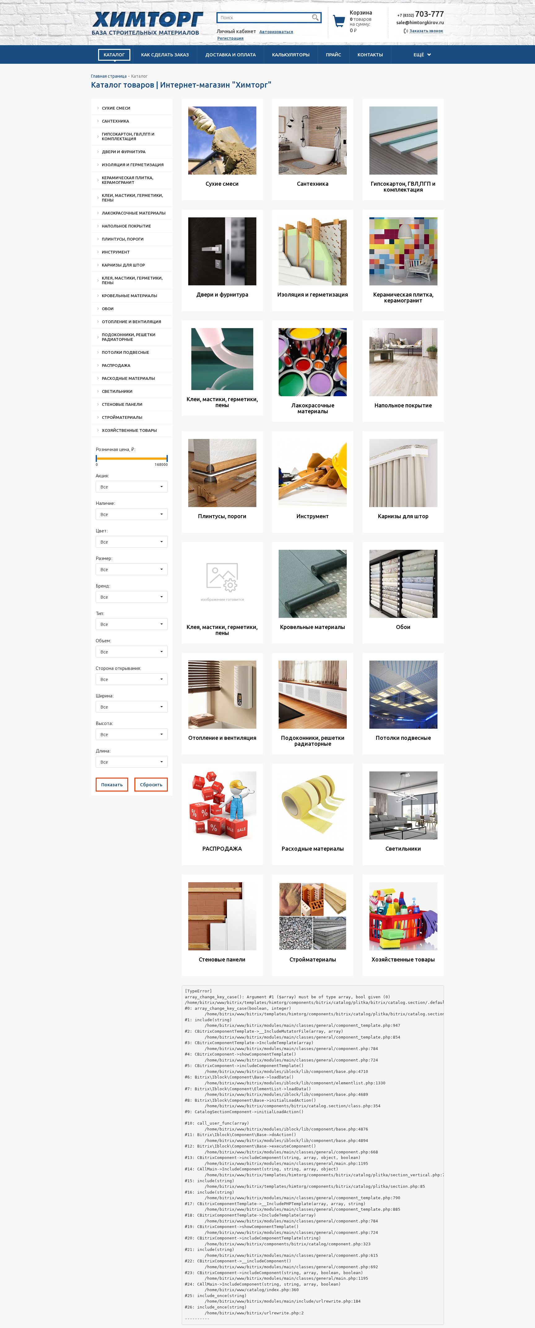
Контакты (370, 54)
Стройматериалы (122, 417)
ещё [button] (419, 54)
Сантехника (115, 121)
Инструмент (116, 252)
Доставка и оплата (230, 54)
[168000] (167, 458)
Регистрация (230, 38)
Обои (108, 308)
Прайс (333, 54)
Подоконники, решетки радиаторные (128, 336)
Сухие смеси (116, 108)
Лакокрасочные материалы (134, 213)
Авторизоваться (276, 31)
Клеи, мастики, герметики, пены (132, 197)
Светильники (117, 391)
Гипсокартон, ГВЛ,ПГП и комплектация (128, 136)
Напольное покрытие (126, 226)
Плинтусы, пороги (123, 239)
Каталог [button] (114, 54)
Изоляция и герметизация (133, 165)
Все (104, 486)
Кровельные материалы (129, 295)
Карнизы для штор (123, 265)
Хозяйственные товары (129, 430)
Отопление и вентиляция (131, 321)
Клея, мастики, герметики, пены (132, 280)
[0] (96, 458)
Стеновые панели (122, 404)
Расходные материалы (128, 378)
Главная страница (109, 76)
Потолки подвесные (125, 352)
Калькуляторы (291, 54)
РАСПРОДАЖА (116, 365)
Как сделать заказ (165, 54)
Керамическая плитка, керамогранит (127, 180)
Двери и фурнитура (124, 152)
